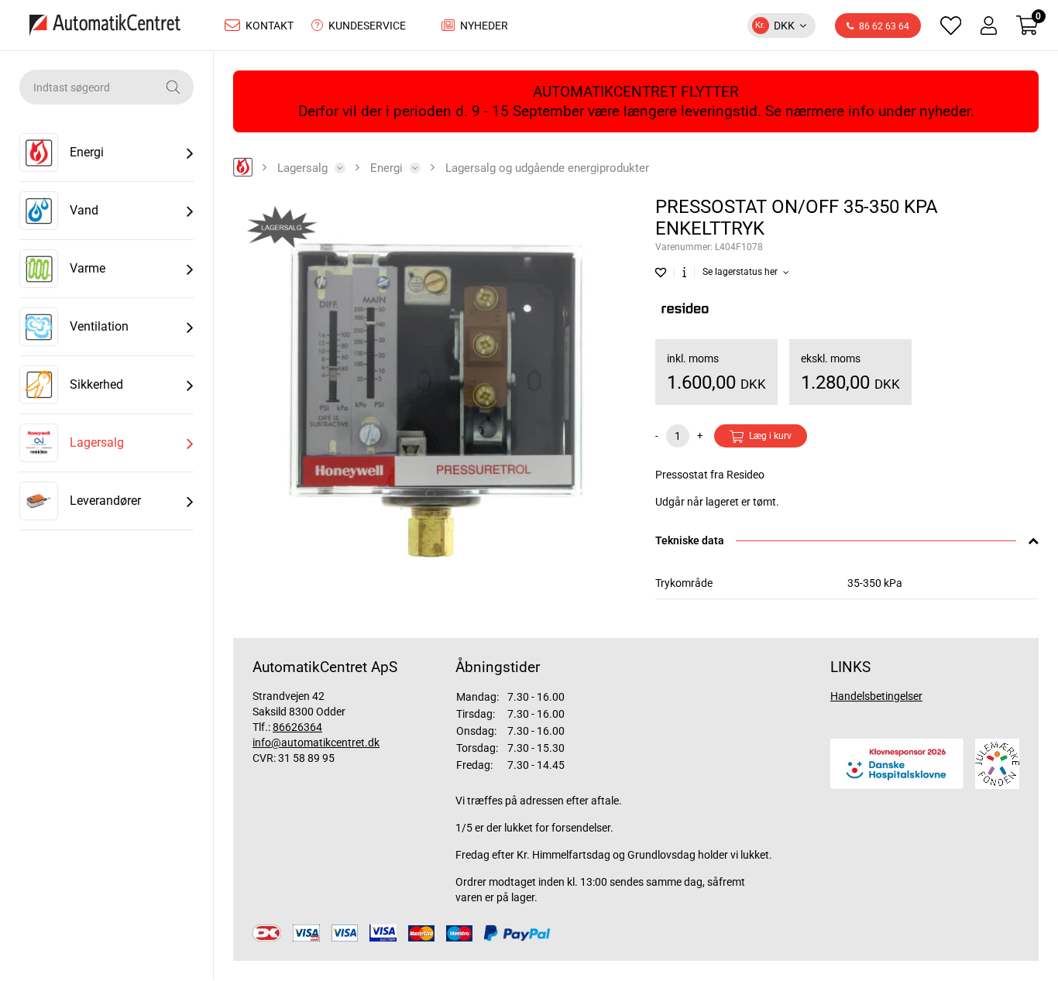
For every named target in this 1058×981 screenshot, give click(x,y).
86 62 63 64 (884, 26)
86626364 (297, 727)
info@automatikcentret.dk (316, 742)
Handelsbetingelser (876, 696)
